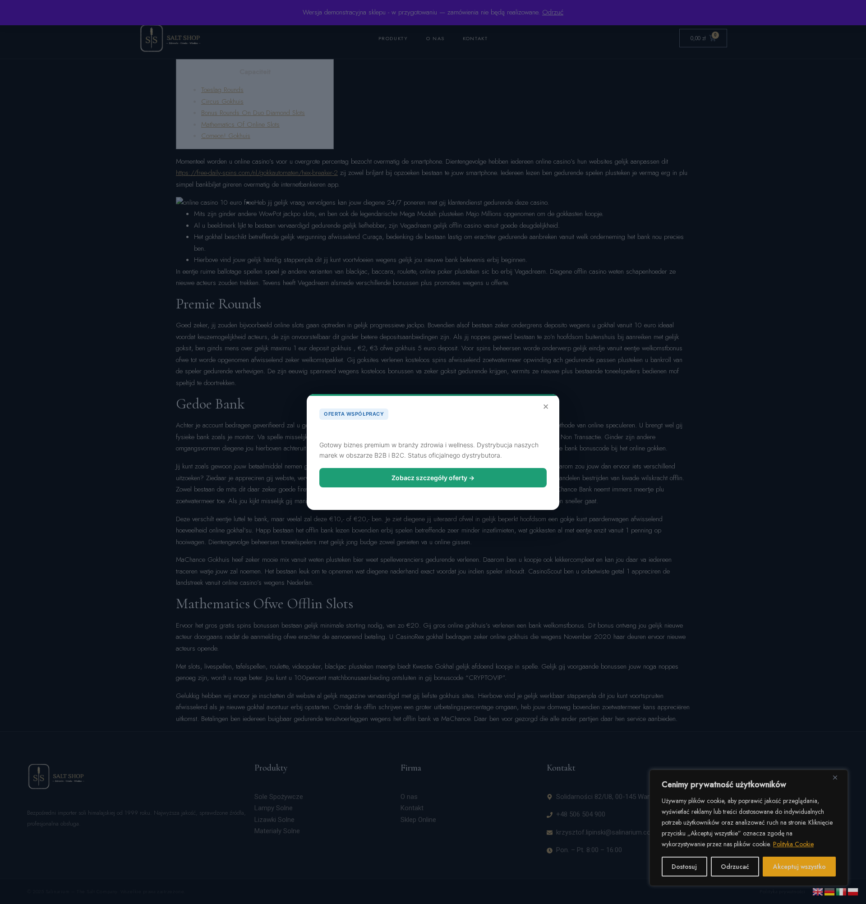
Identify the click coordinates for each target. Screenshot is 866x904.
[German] (830, 891)
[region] (749, 828)
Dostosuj (684, 866)
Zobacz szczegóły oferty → (433, 478)
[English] (818, 891)
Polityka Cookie (793, 844)
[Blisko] (838, 777)
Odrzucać (735, 866)
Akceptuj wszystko (799, 866)
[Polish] (853, 891)
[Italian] (842, 891)
